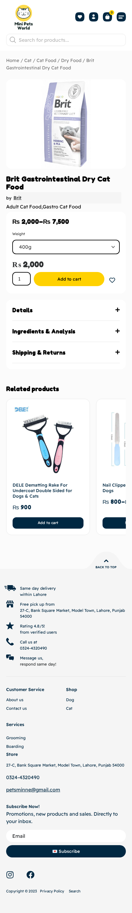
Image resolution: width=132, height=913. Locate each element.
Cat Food (46, 60)
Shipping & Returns (38, 352)
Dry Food (71, 60)
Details (22, 310)
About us (14, 699)
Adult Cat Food (23, 207)
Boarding (15, 746)
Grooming (15, 737)
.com (54, 790)
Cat (28, 60)
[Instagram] (10, 875)
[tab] (66, 310)
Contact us (16, 708)
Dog (70, 699)
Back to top (106, 567)
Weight (18, 233)
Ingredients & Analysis (43, 331)
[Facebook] (30, 875)
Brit (17, 197)
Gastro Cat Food (62, 207)
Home (12, 60)
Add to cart (69, 279)
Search (74, 891)
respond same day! (38, 664)
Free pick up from (37, 604)
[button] (121, 17)
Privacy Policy (52, 891)
